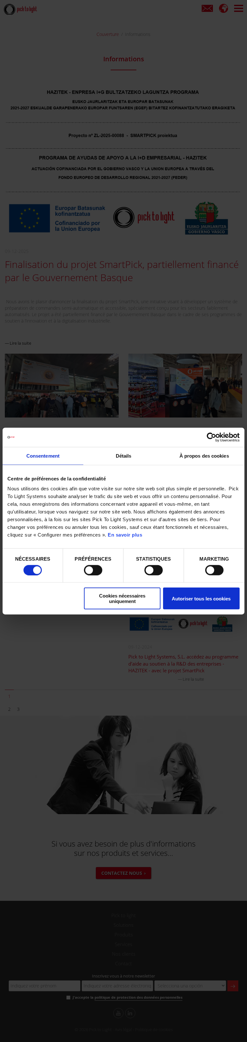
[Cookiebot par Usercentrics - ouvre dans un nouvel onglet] (211, 437)
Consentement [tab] (42, 455)
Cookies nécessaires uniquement (122, 598)
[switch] (93, 570)
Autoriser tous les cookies (201, 598)
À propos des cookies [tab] (204, 455)
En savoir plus (125, 535)
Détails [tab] (124, 455)
